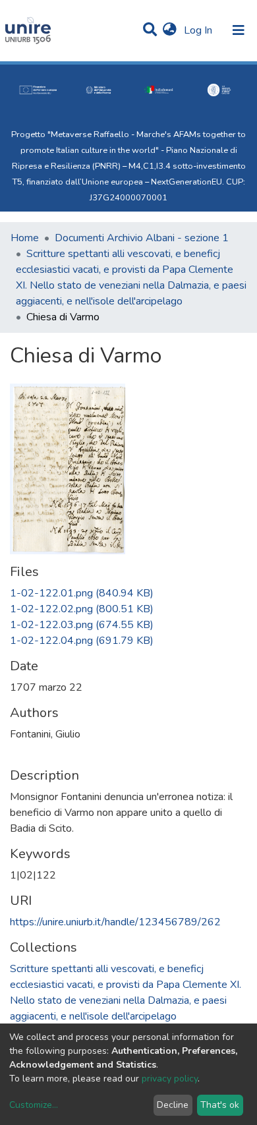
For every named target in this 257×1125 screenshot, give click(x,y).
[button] (169, 30)
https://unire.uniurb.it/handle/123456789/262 (115, 922)
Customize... (33, 1105)
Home (25, 238)
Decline (172, 1105)
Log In (199, 30)
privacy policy (170, 1078)
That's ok (219, 1105)
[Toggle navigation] (238, 30)
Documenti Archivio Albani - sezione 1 (142, 238)
